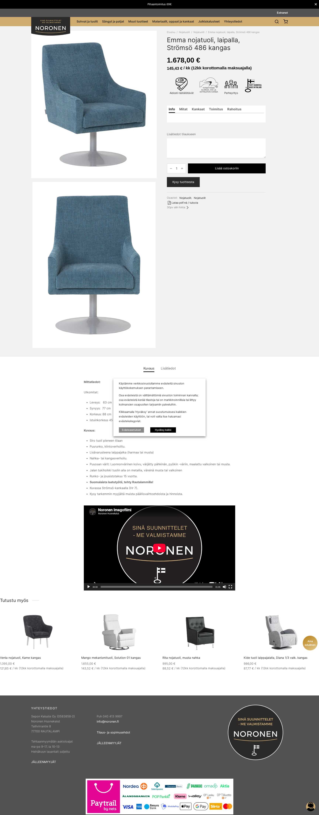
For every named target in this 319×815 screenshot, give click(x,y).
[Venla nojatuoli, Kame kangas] (37, 632)
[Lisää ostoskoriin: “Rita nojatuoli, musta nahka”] (231, 617)
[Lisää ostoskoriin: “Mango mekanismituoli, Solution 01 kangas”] (150, 617)
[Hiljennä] (224, 587)
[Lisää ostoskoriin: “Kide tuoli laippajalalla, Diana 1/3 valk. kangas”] (312, 617)
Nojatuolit (184, 32)
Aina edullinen (310, 643)
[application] (159, 547)
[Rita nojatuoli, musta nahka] (200, 632)
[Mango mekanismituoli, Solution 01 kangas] (119, 632)
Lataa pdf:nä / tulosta (185, 202)
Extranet (282, 12)
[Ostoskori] (285, 21)
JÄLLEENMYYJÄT (43, 762)
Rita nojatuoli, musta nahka (181, 657)
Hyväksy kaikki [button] (163, 430)
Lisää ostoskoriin (227, 168)
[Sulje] (315, 4)
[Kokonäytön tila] (230, 587)
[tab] (172, 109)
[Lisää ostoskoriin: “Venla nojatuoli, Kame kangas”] (68, 617)
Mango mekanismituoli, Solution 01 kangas (111, 657)
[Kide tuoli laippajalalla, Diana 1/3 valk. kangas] (281, 632)
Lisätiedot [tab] (168, 368)
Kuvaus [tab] (148, 368)
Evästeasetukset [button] (131, 430)
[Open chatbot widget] (310, 806)
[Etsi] (277, 21)
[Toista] (88, 587)
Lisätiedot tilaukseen (181, 134)
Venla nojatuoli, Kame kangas (20, 657)
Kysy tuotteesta (183, 182)
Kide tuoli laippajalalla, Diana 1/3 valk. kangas (275, 657)
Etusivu (171, 32)
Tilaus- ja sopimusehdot (113, 732)
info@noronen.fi (108, 721)
